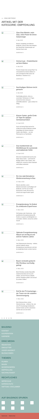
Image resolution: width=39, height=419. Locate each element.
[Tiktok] (22, 402)
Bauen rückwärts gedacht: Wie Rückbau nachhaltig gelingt (25, 263)
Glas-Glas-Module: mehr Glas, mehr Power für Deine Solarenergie (26, 35)
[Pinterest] (22, 408)
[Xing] (12, 408)
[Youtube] (32, 402)
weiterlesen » (20, 52)
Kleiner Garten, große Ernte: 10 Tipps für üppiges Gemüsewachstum (26, 118)
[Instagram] (12, 402)
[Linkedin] (3, 408)
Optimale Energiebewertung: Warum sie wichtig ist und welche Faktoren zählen (26, 235)
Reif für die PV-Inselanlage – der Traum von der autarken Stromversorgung (26, 293)
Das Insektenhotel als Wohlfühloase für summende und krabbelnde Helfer (26, 148)
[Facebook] (3, 402)
